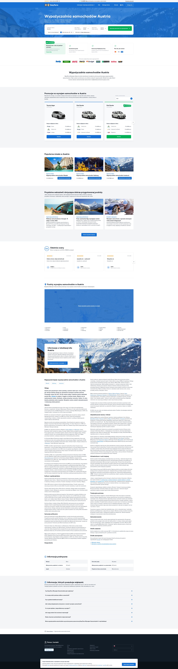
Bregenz (48, 329)
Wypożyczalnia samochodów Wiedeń (57, 175)
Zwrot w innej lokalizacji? (53, 32)
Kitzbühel (66, 330)
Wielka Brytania (112, 395)
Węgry (109, 418)
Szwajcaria (99, 395)
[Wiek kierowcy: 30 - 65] (61, 32)
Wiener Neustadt (122, 329)
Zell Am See (120, 330)
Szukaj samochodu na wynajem (56, 363)
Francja (118, 393)
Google (98, 539)
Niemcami (47, 443)
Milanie (71, 429)
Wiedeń (119, 327)
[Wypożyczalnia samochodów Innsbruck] (119, 164)
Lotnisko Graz (104, 479)
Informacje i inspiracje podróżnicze (85, 5)
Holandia (104, 395)
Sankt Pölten (103, 327)
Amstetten (48, 327)
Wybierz (59, 136)
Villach (101, 329)
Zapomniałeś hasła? (94, 647)
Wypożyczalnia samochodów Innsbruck (118, 175)
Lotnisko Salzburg (121, 479)
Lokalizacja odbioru (50, 27)
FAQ (99, 5)
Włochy (114, 393)
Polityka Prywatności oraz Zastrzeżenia (75, 653)
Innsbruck (66, 329)
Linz (83, 329)
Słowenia (122, 418)
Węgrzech (77, 429)
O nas (68, 645)
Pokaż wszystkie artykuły (89, 234)
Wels (101, 330)
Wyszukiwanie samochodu (64, 178)
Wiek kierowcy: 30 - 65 (67, 32)
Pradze (67, 429)
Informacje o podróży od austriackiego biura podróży (104, 544)
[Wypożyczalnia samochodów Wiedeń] (58, 164)
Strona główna (50, 631)
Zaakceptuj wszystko (129, 664)
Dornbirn (48, 330)
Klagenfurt (84, 327)
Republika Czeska (94, 418)
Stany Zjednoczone (48, 458)
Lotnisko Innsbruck (112, 479)
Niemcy (110, 393)
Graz (65, 327)
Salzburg (84, 330)
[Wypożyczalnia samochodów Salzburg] (89, 164)
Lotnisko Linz (101, 481)
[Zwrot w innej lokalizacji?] (47, 32)
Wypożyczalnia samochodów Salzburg (87, 175)
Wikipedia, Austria (96, 542)
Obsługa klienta (106, 5)
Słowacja (101, 418)
